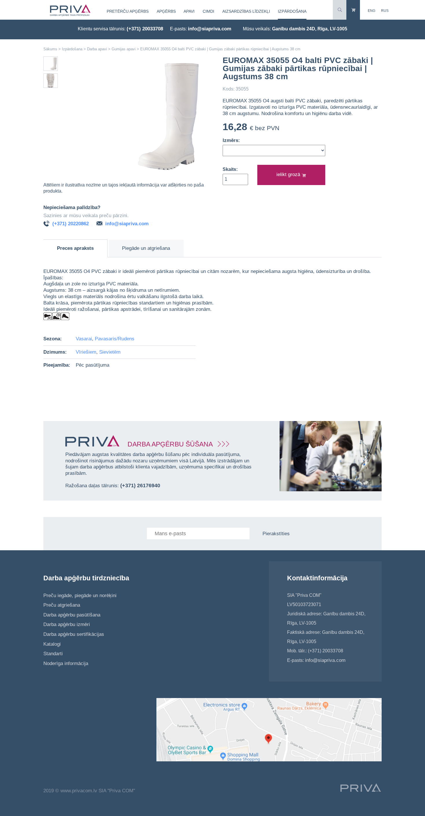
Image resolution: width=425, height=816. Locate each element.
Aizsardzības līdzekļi (246, 11)
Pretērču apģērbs (128, 11)
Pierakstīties (276, 533)
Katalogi (52, 644)
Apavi (189, 11)
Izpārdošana (292, 11)
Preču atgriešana (61, 605)
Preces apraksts (75, 248)
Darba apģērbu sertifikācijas (73, 634)
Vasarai (84, 338)
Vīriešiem (86, 352)
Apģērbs (166, 11)
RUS (385, 11)
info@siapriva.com (209, 29)
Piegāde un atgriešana (146, 248)
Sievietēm (110, 352)
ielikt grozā (289, 174)
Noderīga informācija (65, 663)
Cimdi (208, 11)
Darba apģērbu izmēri (66, 624)
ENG (371, 11)
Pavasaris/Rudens (114, 338)
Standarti (53, 653)
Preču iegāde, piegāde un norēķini (80, 595)
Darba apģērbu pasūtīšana (71, 615)
